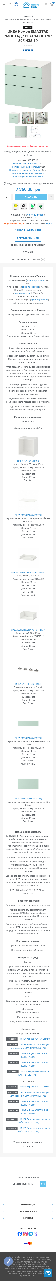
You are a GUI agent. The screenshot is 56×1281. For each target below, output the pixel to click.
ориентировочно (35, 280)
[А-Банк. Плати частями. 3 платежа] (32, 207)
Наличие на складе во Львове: (25, 170)
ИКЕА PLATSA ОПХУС (28, 461)
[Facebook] (20, 1234)
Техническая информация (28, 245)
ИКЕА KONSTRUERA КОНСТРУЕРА (28, 572)
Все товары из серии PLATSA (28, 176)
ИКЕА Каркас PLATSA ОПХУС (35, 1039)
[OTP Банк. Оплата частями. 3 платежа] (40, 207)
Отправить (43, 1184)
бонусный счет (35, 214)
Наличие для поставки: (25, 163)
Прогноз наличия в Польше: (25, 167)
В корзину (31, 197)
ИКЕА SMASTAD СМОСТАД (28, 515)
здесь (49, 223)
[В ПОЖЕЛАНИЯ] (51, 197)
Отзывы (28, 252)
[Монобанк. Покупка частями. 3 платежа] (23, 207)
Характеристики (28, 238)
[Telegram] (30, 1234)
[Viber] (36, 1234)
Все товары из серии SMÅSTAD (28, 173)
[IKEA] (28, 50)
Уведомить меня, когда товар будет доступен (30, 184)
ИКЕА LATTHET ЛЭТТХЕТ (28, 684)
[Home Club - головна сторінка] (31, 4)
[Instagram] (25, 1234)
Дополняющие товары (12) (28, 259)
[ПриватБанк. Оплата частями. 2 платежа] (15, 207)
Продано (27, 27)
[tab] (28, 238)
